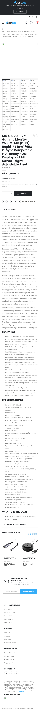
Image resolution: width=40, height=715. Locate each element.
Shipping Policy (9, 663)
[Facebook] (29, 16)
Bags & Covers (10, 686)
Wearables (16, 684)
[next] (36, 135)
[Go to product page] (10, 546)
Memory (31, 688)
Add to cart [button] (15, 541)
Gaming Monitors (31, 184)
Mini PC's (17, 682)
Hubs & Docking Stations (13, 687)
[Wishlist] (31, 22)
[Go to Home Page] (2, 29)
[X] (32, 16)
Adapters (6, 557)
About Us (7, 633)
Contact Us (8, 622)
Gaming (20, 686)
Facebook (4, 201)
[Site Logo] (11, 23)
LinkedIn (11, 201)
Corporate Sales (10, 643)
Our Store (7, 639)
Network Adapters (11, 690)
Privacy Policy (9, 659)
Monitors (4, 186)
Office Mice (28, 686)
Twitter (7, 201)
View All (21, 691)
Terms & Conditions (11, 653)
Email (19, 201)
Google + (15, 201)
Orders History (9, 616)
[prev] (33, 135)
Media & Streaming (25, 690)
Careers (7, 636)
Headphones (26, 683)
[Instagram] (36, 16)
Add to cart (24, 194)
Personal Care (28, 687)
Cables (24, 682)
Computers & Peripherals (17, 184)
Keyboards (8, 682)
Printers (14, 691)
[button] (4, 23)
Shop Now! (20, 12)
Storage (7, 691)
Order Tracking (9, 612)
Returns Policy (9, 656)
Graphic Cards (15, 683)
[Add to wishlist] (16, 557)
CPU (6, 688)
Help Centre (8, 619)
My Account (8, 609)
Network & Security (28, 684)
